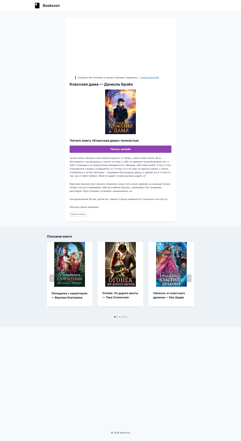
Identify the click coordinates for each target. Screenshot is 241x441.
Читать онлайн (120, 149)
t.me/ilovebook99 (149, 77)
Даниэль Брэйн (78, 214)
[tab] (115, 317)
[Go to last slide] (52, 278)
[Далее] (188, 278)
